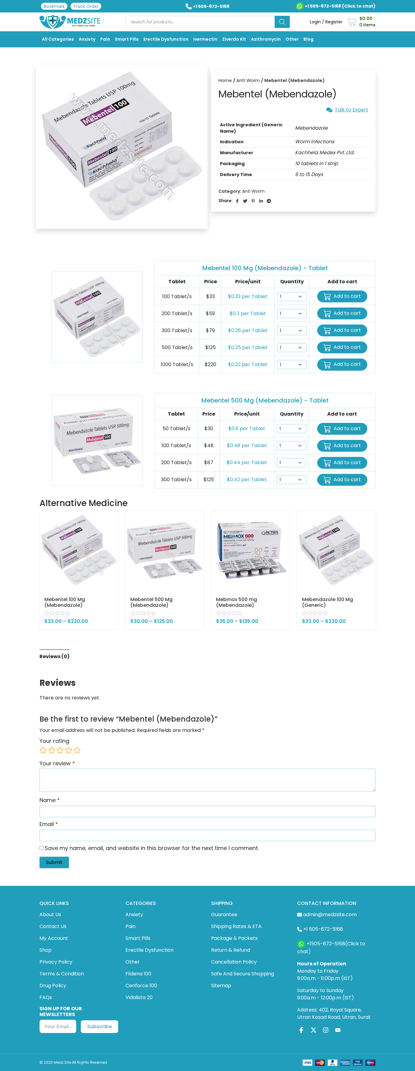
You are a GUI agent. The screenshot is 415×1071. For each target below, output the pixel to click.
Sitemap (221, 985)
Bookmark (54, 6)
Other (292, 39)
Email (48, 824)
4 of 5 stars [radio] (68, 750)
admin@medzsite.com (330, 914)
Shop (45, 950)
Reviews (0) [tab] (54, 656)
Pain (105, 39)
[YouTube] (338, 1030)
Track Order (85, 6)
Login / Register (326, 22)
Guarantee (224, 914)
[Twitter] (313, 1030)
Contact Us (53, 926)
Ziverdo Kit (234, 39)
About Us (50, 914)
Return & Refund (230, 950)
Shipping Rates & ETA (236, 926)
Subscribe (99, 1026)
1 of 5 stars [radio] (43, 750)
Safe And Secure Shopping (242, 973)
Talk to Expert (351, 110)
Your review (57, 763)
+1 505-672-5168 (211, 6)
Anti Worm (248, 80)
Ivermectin (205, 39)
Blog (309, 39)
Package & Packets (234, 938)
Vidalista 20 (139, 997)
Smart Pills (127, 39)
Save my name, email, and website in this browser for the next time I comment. (152, 848)
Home (225, 80)
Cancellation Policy (234, 961)
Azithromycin (266, 39)
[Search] (282, 22)
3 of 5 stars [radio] (60, 750)
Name (49, 800)
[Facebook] (301, 1030)
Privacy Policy (55, 961)
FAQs (45, 997)
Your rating (54, 741)
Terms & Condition (61, 973)
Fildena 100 (138, 973)
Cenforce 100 (141, 985)
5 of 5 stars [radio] (77, 750)
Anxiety (87, 39)
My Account (53, 938)
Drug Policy (52, 985)
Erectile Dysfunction (165, 39)
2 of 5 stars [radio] (51, 750)
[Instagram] (325, 1030)
